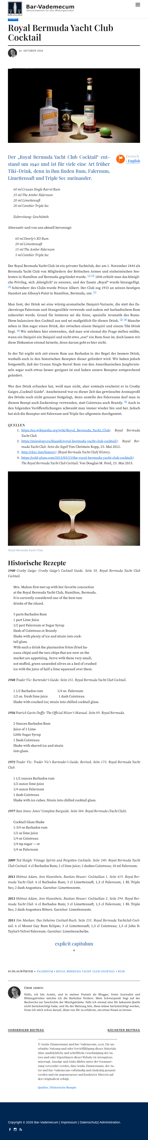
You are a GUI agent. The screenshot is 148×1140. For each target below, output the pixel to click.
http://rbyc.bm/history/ (38, 452)
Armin (38, 988)
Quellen (43, 1087)
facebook (10, 1129)
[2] (121, 319)
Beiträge (21, 1129)
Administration (109, 1122)
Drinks (13, 19)
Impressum (69, 1122)
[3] (92, 276)
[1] (89, 276)
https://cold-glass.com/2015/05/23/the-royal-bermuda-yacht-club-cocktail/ (77, 458)
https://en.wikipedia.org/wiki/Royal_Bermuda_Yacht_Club (65, 430)
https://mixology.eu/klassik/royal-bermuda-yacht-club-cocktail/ (69, 441)
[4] (125, 319)
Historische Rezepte (63, 1087)
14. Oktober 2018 (31, 50)
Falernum (45, 971)
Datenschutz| (89, 1122)
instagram (15, 1129)
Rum (121, 971)
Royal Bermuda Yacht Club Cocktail (85, 971)
